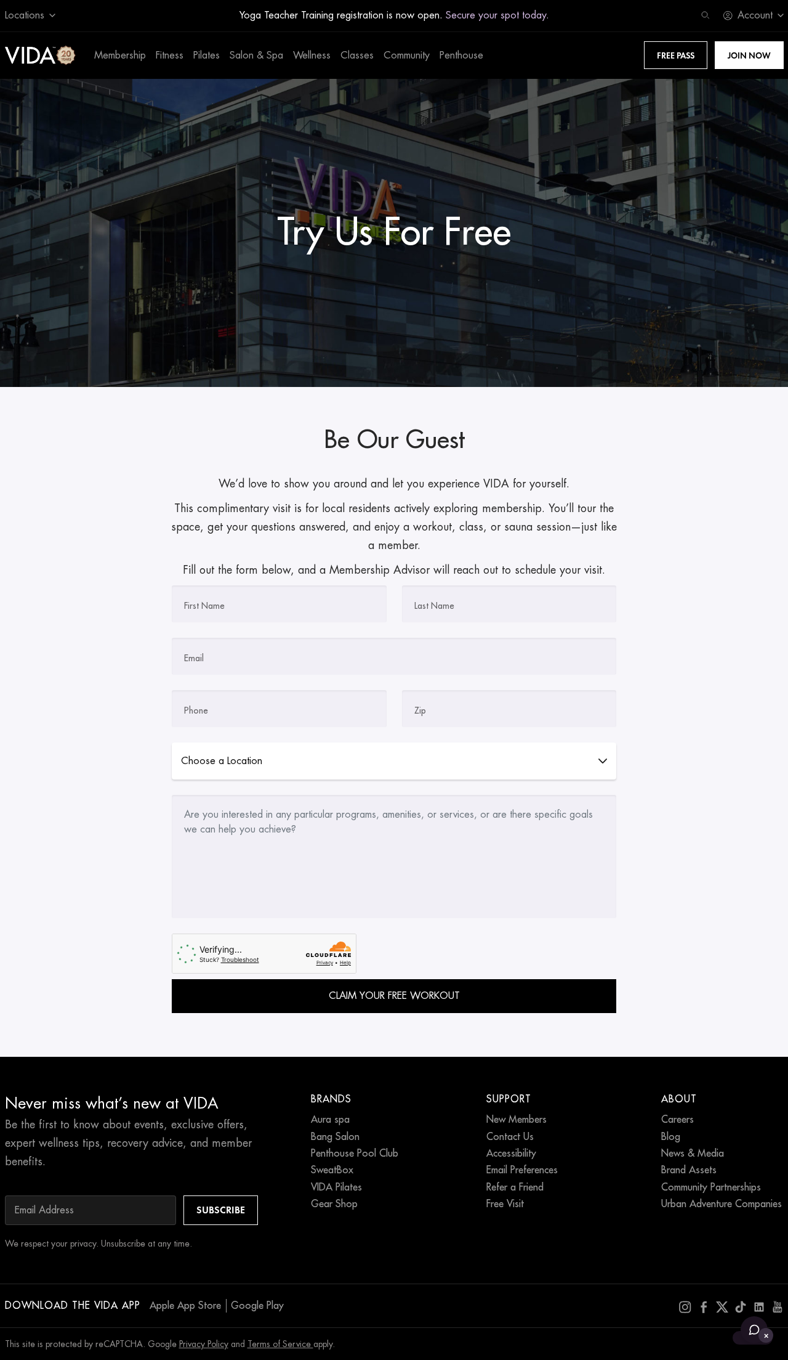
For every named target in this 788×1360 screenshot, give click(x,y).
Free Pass (675, 55)
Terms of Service (280, 1344)
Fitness (169, 55)
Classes (357, 55)
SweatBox (332, 1170)
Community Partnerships (711, 1187)
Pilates (206, 55)
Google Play (257, 1306)
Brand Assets (689, 1170)
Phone (196, 710)
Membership (120, 55)
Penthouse (461, 55)
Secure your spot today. (497, 15)
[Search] (705, 15)
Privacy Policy (203, 1344)
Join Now (749, 55)
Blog (670, 1137)
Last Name (434, 605)
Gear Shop (334, 1204)
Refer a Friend (515, 1187)
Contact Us (510, 1137)
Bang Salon (335, 1137)
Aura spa (330, 1120)
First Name (204, 605)
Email (194, 658)
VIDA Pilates (336, 1187)
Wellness (312, 55)
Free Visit (505, 1204)
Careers (677, 1120)
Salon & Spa (256, 55)
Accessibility (511, 1153)
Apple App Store (185, 1306)
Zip (420, 710)
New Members (516, 1120)
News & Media (692, 1153)
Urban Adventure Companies (721, 1204)
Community (407, 55)
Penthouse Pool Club (354, 1153)
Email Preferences (522, 1170)
